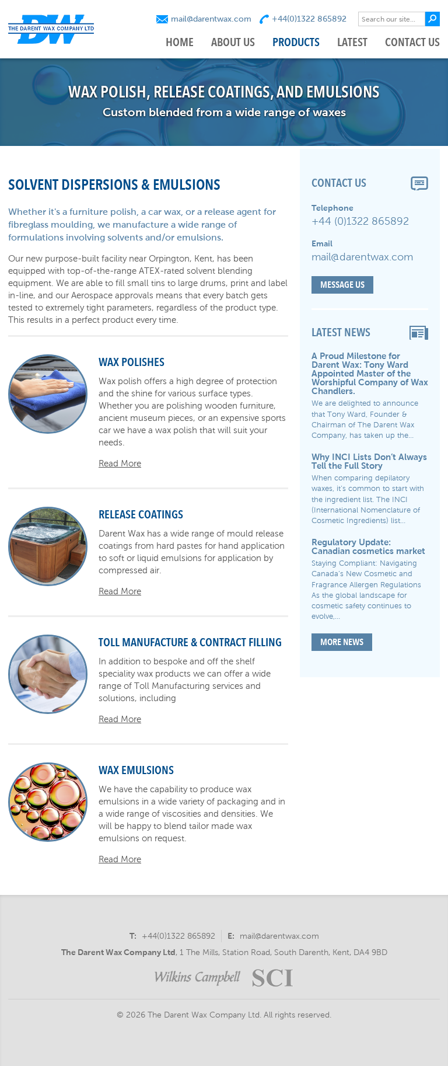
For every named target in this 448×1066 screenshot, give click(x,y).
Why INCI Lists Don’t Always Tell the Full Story (369, 461)
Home (180, 42)
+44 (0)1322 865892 (360, 221)
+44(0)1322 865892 (309, 19)
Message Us (342, 284)
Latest (352, 42)
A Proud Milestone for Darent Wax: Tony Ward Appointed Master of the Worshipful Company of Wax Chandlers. (370, 373)
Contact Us (412, 42)
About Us (233, 42)
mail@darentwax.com (211, 19)
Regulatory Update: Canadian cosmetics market (368, 546)
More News (341, 641)
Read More (120, 463)
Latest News (341, 332)
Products (296, 42)
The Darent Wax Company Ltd (118, 952)
